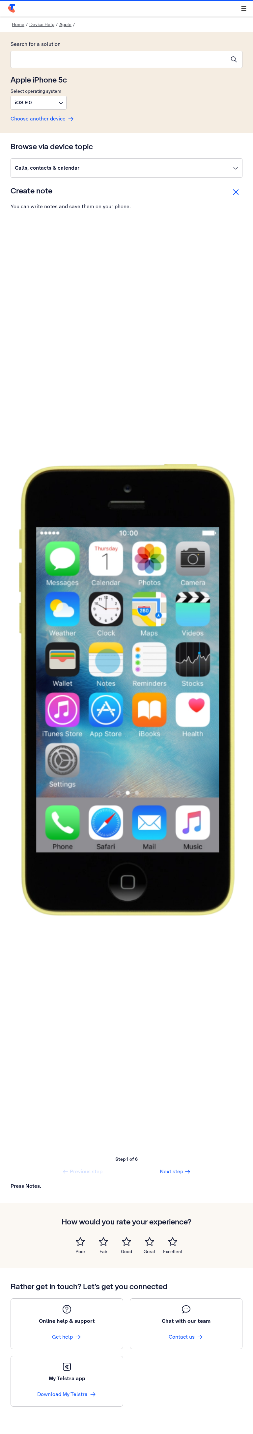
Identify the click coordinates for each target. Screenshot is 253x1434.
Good (126, 1251)
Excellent (173, 1251)
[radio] (80, 1241)
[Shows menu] (244, 9)
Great (149, 1251)
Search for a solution (36, 44)
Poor (80, 1251)
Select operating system (36, 91)
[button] (39, 103)
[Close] (235, 192)
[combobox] (118, 59)
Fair (103, 1251)
